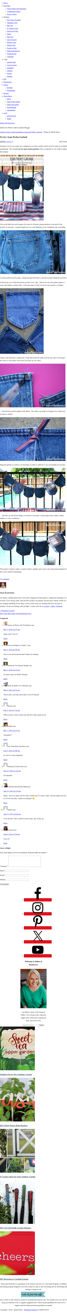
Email (2, 875)
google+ (47, 606)
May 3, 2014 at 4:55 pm (11, 630)
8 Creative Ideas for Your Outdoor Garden (17, 1177)
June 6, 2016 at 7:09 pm (11, 834)
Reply (5, 639)
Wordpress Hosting (30, 1310)
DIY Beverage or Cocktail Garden (14, 1279)
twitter (53, 606)
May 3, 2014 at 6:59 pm (11, 650)
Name (2, 871)
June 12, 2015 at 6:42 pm (12, 814)
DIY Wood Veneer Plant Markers (14, 1125)
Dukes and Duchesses (7, 123)
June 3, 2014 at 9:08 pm (11, 751)
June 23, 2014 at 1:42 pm (12, 771)
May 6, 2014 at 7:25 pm (11, 710)
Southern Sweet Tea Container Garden (16, 1074)
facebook (59, 606)
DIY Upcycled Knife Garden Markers (15, 1228)
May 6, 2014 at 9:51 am (11, 690)
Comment (4, 866)
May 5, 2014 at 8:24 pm (11, 670)
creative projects (5, 132)
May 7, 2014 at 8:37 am (11, 730)
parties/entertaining (17, 132)
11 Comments (4, 579)
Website (2, 880)
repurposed (27, 132)
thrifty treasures (37, 132)
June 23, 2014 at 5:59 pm (12, 791)
